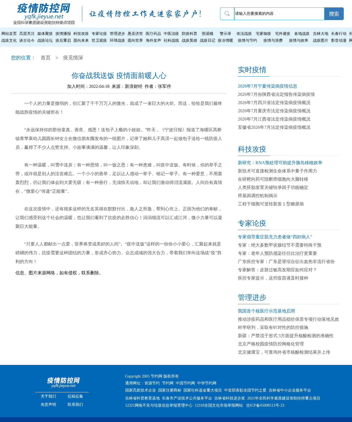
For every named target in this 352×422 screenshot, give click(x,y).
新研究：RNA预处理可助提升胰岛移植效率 (280, 162)
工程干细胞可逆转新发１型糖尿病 (271, 204)
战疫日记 (207, 40)
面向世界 (135, 40)
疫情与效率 (298, 40)
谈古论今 (27, 40)
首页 (46, 57)
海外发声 (153, 40)
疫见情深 (73, 57)
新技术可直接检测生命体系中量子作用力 (277, 171)
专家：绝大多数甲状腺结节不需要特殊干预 (279, 245)
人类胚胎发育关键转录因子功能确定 (273, 187)
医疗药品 (153, 34)
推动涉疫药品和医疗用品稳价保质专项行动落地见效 (288, 319)
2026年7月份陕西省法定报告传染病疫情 (276, 94)
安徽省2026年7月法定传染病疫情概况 (274, 127)
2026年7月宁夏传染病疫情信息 (267, 86)
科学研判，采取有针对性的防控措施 (273, 327)
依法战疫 (244, 34)
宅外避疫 (282, 34)
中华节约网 (206, 383)
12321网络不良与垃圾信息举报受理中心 (159, 405)
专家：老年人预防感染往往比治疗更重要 (277, 253)
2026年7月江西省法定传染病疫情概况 (274, 119)
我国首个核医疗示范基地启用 (266, 311)
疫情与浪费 (273, 40)
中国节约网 (185, 383)
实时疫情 (252, 70)
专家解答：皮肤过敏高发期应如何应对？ (277, 269)
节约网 (168, 383)
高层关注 (27, 34)
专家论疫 (99, 34)
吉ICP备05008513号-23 (265, 405)
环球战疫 (117, 40)
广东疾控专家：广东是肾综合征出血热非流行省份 (286, 261)
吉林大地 (320, 34)
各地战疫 (302, 34)
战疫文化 (9, 40)
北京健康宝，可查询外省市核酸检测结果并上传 (284, 352)
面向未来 (81, 40)
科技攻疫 (81, 34)
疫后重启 (63, 40)
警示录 (225, 34)
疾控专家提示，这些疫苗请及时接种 (273, 278)
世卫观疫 (99, 40)
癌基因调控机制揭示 (257, 195)
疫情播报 (63, 34)
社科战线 (171, 40)
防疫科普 (189, 34)
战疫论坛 (45, 40)
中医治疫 (171, 34)
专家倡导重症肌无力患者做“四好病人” (275, 236)
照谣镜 (207, 34)
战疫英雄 (189, 40)
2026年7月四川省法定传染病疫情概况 (274, 102)
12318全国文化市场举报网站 (219, 405)
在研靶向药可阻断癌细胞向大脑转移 (273, 179)
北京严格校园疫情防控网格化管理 (271, 344)
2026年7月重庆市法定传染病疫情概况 (274, 110)
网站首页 (9, 34)
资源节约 (152, 383)
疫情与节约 (247, 40)
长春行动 (338, 34)
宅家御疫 (263, 34)
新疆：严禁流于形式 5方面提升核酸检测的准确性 (286, 335)
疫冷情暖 (225, 40)
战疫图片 (320, 40)
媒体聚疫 (45, 34)
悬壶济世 (135, 34)
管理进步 (117, 34)
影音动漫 (338, 40)
